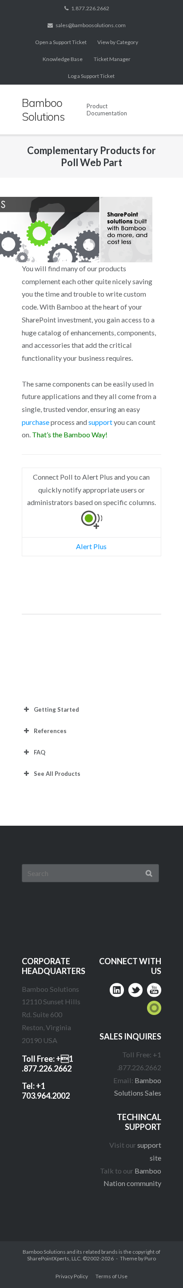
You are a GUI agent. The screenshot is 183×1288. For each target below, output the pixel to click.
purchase (35, 422)
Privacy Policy (72, 1276)
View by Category (117, 42)
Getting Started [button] (56, 709)
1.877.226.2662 (90, 8)
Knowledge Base (63, 59)
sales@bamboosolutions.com (91, 25)
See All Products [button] (57, 773)
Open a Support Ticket (61, 42)
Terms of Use (111, 1276)
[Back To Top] (158, 1264)
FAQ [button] (39, 752)
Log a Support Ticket (91, 76)
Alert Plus (91, 546)
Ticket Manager (112, 59)
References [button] (50, 730)
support (100, 422)
